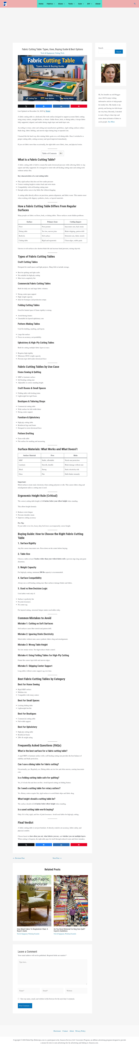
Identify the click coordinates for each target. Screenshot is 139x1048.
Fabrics (50, 4)
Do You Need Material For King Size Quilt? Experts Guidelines (69, 930)
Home (41, 4)
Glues (60, 4)
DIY (88, 4)
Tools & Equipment (47, 53)
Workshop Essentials (33, 934)
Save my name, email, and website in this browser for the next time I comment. (48, 999)
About (97, 4)
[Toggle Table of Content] (60, 153)
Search (100, 48)
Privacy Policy (80, 1031)
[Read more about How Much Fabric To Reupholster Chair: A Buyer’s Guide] (34, 900)
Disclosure (57, 1031)
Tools (70, 4)
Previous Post (18, 858)
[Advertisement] (69, 22)
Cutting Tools (59, 53)
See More (111, 122)
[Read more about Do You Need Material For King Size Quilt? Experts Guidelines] (71, 900)
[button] (54, 4)
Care (80, 4)
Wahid (48, 111)
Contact (65, 1031)
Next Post (57, 858)
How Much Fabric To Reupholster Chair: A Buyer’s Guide (32, 930)
